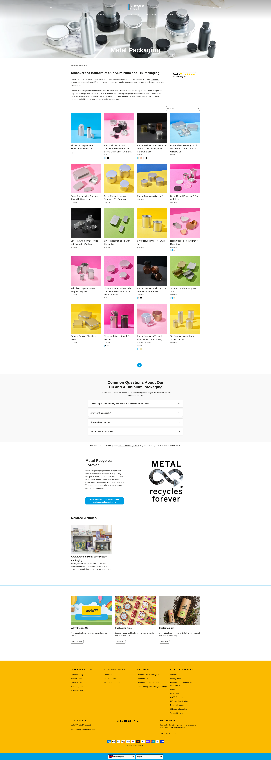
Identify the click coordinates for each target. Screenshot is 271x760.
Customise (133, 14)
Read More (164, 641)
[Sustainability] (179, 610)
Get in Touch (175, 693)
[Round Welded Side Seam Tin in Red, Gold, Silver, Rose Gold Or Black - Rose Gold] (141, 158)
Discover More (150, 14)
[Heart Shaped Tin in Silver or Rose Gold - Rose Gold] (174, 250)
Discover (120, 641)
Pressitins (123, 91)
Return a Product (177, 705)
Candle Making (77, 675)
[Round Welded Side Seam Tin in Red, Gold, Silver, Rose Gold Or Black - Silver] (144, 158)
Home (73, 65)
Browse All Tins (77, 690)
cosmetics (155, 79)
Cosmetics (108, 675)
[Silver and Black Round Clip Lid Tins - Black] (105, 346)
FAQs (172, 689)
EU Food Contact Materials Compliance (181, 684)
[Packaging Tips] (135, 610)
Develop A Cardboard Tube (148, 683)
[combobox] (121, 756)
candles (81, 82)
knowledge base (140, 393)
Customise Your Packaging (148, 675)
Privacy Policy (176, 679)
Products (102, 14)
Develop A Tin (142, 679)
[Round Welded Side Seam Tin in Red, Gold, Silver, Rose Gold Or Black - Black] (146, 158)
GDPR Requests (176, 697)
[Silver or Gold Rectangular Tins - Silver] (171, 298)
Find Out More (77, 641)
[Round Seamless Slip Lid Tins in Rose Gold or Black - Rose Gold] (138, 298)
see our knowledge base (128, 445)
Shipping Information (178, 709)
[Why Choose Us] (91, 610)
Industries (117, 14)
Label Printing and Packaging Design (152, 687)
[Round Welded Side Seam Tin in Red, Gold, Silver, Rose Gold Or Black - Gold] (138, 158)
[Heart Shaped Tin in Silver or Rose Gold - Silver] (171, 250)
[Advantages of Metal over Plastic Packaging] (91, 539)
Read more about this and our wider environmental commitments (104, 501)
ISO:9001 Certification (179, 701)
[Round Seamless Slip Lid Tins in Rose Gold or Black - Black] (141, 298)
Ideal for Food (76, 679)
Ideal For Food (110, 679)
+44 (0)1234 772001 (83, 725)
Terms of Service (176, 713)
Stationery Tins (77, 687)
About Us (174, 675)
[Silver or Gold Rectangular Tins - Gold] (174, 298)
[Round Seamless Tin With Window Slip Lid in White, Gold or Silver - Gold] (141, 349)
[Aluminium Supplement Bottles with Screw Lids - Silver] (72, 153)
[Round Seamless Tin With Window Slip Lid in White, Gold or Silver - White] (138, 349)
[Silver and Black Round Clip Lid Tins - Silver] (108, 346)
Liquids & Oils (76, 683)
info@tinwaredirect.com (85, 730)
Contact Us (168, 14)
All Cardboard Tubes (112, 683)
